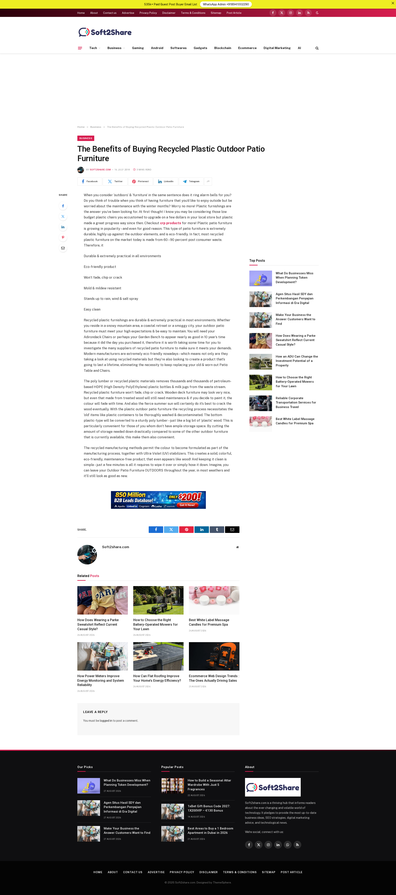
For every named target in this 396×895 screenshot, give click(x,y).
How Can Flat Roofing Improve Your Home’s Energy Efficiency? (157, 678)
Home (81, 12)
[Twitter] (63, 216)
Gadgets (200, 48)
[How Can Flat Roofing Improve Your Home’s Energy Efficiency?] (158, 656)
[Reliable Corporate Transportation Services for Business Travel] (260, 403)
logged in (106, 720)
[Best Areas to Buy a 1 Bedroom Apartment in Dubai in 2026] (172, 834)
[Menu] (80, 48)
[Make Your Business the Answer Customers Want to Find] (260, 320)
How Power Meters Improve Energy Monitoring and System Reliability (100, 680)
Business (114, 48)
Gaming (138, 48)
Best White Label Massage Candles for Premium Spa (209, 622)
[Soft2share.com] (105, 32)
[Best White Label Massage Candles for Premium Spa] (214, 600)
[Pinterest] (63, 237)
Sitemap (216, 12)
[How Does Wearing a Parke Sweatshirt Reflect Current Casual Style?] (102, 600)
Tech (93, 48)
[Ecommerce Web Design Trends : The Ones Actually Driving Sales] (214, 656)
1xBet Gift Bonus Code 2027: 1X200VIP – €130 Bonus (209, 808)
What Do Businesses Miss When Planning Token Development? (294, 277)
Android (157, 48)
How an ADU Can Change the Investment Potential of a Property (297, 360)
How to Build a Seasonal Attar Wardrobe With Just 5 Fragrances (209, 785)
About (94, 12)
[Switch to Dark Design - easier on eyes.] (317, 12)
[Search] (317, 48)
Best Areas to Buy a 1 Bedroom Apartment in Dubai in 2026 (210, 831)
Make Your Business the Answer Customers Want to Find (295, 319)
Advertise (128, 12)
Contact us (110, 12)
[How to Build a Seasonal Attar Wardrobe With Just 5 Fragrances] (172, 786)
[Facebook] (63, 206)
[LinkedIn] (63, 227)
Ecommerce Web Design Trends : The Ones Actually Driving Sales (214, 678)
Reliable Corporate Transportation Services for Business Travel (296, 402)
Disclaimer (169, 12)
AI (299, 48)
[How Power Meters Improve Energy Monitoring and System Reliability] (102, 656)
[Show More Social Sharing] (208, 181)
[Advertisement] (198, 89)
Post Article (234, 12)
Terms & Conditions (193, 12)
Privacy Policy (148, 12)
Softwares (178, 48)
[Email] (63, 248)
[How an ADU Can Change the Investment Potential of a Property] (260, 361)
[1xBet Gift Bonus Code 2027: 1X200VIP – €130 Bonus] (172, 811)
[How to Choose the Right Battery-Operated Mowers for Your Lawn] (158, 600)
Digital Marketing (277, 48)
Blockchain (222, 48)
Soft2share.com (100, 169)
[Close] (393, 3)
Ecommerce (247, 48)
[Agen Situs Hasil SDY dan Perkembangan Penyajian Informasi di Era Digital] (260, 299)
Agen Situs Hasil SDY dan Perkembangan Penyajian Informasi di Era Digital (295, 298)
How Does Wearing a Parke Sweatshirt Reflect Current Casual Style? (98, 624)
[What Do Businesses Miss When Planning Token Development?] (260, 278)
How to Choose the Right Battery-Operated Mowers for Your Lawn (155, 624)
